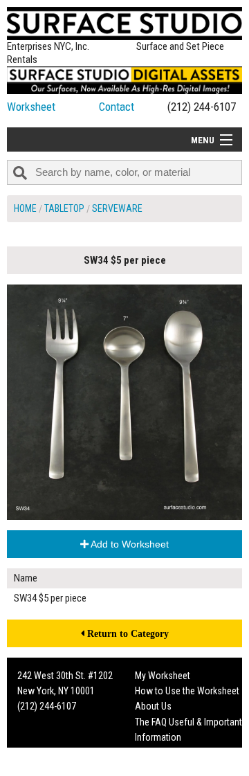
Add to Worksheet (129, 544)
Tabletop (64, 208)
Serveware (117, 208)
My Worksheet (162, 675)
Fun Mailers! (158, 753)
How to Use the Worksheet (187, 690)
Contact (116, 107)
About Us (153, 706)
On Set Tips (157, 768)
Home (25, 208)
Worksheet (31, 107)
